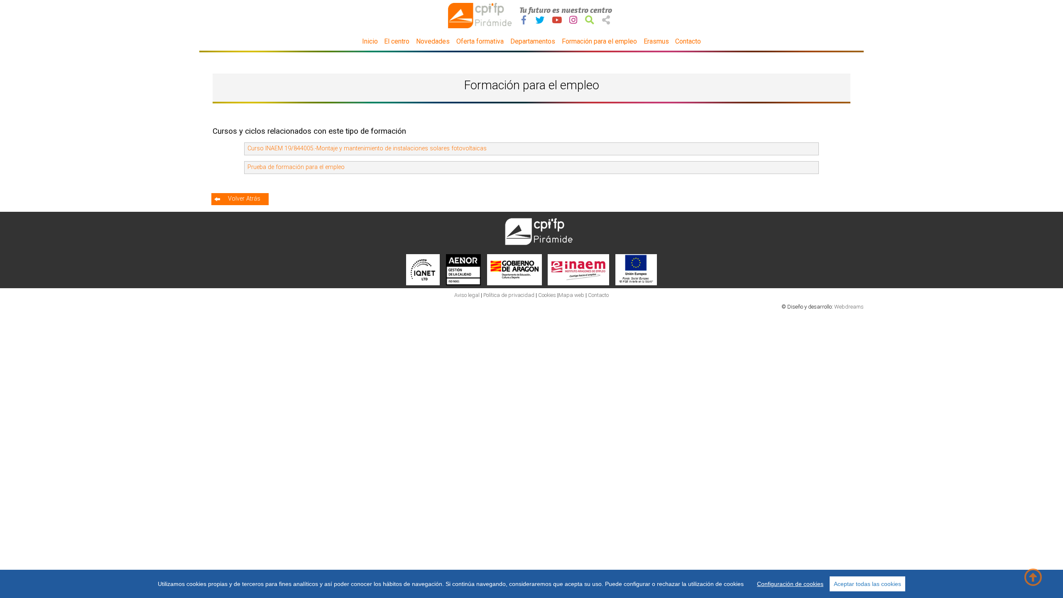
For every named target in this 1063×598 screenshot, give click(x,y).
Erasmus (656, 41)
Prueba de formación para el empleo (296, 167)
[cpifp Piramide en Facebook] (524, 20)
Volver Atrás (244, 198)
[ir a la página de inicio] (481, 26)
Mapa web (571, 295)
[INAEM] (578, 283)
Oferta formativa (480, 41)
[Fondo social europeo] (636, 283)
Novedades (433, 41)
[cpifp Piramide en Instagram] (573, 20)
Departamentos (532, 41)
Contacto (688, 41)
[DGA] (514, 283)
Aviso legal (467, 295)
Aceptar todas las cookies (867, 584)
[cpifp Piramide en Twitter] (540, 20)
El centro (396, 41)
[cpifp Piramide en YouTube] (557, 20)
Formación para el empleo (599, 41)
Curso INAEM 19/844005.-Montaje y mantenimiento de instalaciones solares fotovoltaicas (367, 148)
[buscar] (589, 20)
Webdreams (849, 307)
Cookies (547, 295)
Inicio (370, 41)
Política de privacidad (509, 295)
